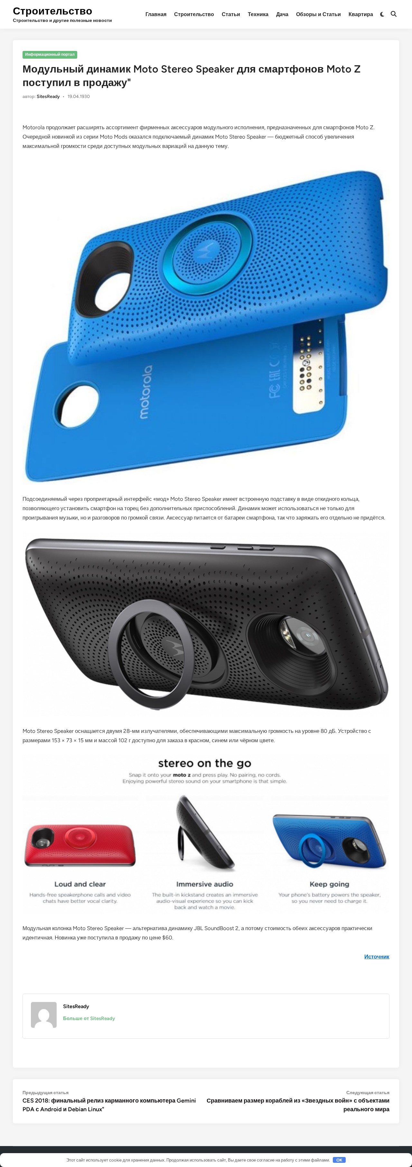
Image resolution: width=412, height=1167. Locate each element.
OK (339, 1160)
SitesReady (48, 96)
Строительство (52, 11)
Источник (376, 956)
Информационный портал (50, 54)
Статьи (231, 14)
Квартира (361, 14)
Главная (155, 14)
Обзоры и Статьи (318, 14)
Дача (282, 14)
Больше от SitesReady (89, 1018)
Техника (258, 14)
